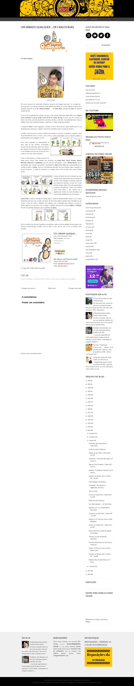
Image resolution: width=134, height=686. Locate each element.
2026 (89, 380)
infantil (87, 236)
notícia (87, 253)
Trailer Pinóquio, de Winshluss (97, 482)
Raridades (88, 220)
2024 (89, 387)
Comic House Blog (65, 680)
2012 (89, 430)
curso (60, 646)
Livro (69, 641)
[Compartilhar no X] (25, 275)
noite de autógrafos (71, 651)
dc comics (89, 227)
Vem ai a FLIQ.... (94, 491)
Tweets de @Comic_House (93, 196)
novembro (92, 437)
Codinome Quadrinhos (92, 93)
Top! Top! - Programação (100, 345)
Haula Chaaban (60, 279)
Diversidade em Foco (92, 99)
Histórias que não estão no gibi (94, 103)
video (66, 655)
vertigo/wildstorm (90, 259)
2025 (89, 384)
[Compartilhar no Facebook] (27, 275)
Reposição (89, 224)
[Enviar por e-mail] (22, 275)
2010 (89, 574)
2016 (89, 416)
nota (79, 651)
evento (87, 233)
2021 (89, 398)
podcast (71, 653)
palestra (88, 256)
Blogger (86, 680)
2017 (89, 412)
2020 (89, 402)
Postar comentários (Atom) (33, 353)
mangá (87, 240)
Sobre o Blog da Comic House (76, 19)
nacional (29, 279)
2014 (89, 423)
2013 (89, 426)
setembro (92, 566)
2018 (89, 409)
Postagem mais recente (28, 288)
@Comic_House (63, 266)
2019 (89, 405)
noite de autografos (91, 249)
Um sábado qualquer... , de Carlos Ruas (47, 27)
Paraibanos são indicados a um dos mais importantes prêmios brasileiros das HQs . (102, 330)
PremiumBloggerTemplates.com (89, 682)
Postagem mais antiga (74, 288)
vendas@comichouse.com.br (66, 263)
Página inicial (27, 19)
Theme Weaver (46, 682)
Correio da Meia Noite (92, 96)
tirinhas (79, 653)
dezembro (92, 433)
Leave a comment (71, 279)
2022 (89, 395)
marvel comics (90, 243)
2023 (89, 391)
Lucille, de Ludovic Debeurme (97, 449)
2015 (89, 419)
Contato (94, 19)
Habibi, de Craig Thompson (96, 500)
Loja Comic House (43, 19)
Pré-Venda (89, 217)
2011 (89, 571)
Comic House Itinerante (92, 207)
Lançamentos (89, 211)
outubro (91, 440)
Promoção (88, 214)
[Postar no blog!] (24, 275)
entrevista (88, 230)
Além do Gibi (89, 90)
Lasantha (71, 682)
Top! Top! (57, 19)
